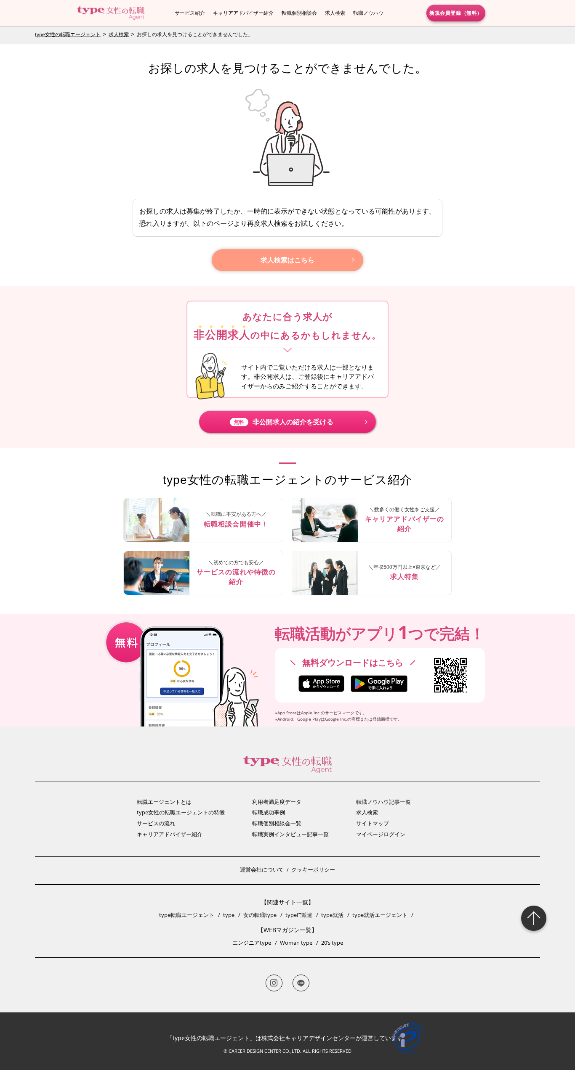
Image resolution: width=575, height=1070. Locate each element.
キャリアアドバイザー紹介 (243, 12)
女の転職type (260, 915)
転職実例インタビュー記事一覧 (290, 834)
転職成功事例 (268, 812)
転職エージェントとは (164, 802)
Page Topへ (533, 918)
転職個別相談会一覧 (276, 823)
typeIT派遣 (298, 915)
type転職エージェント (186, 915)
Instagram (274, 983)
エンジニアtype (251, 942)
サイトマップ (372, 823)
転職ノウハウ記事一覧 (383, 802)
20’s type (332, 942)
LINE (301, 983)
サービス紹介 (190, 12)
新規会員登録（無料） (455, 12)
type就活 (332, 915)
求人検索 (335, 12)
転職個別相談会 (299, 12)
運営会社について (262, 869)
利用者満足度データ (276, 802)
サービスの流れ (156, 823)
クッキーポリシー (313, 869)
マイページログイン (380, 834)
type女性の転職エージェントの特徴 (181, 812)
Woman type (296, 942)
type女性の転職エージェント (68, 34)
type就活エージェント (379, 915)
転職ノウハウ (368, 12)
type (228, 915)
